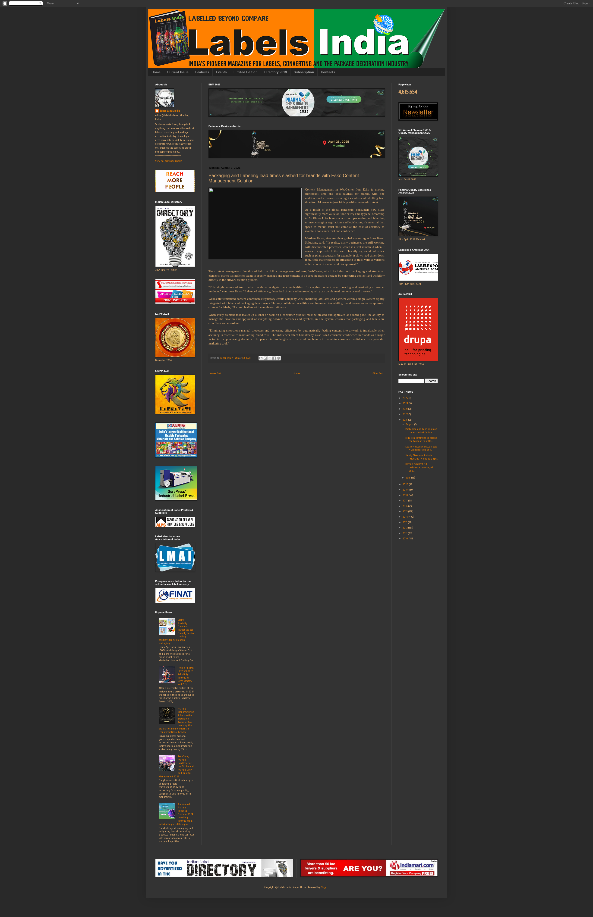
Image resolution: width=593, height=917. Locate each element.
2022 (405, 414)
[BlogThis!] (265, 358)
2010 (406, 538)
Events (221, 72)
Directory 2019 (275, 72)
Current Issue (178, 72)
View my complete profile (168, 161)
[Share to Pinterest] (278, 358)
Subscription (304, 72)
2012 (405, 527)
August (410, 424)
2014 (405, 516)
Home (156, 72)
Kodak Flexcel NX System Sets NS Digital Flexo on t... (421, 448)
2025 (405, 398)
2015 (405, 511)
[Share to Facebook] (274, 358)
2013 (405, 522)
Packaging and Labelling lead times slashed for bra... (421, 430)
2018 (406, 495)
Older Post (377, 373)
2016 (405, 506)
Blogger (324, 887)
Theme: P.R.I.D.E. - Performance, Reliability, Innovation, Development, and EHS (186, 676)
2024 (406, 403)
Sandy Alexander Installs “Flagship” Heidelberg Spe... (421, 457)
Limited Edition (245, 72)
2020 (406, 484)
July (408, 477)
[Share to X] (269, 358)
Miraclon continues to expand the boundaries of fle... (421, 439)
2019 (405, 489)
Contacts (328, 72)
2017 (405, 500)
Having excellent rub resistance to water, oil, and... (419, 467)
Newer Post (215, 373)
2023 (405, 408)
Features (202, 72)
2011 (405, 533)
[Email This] (261, 358)
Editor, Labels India (170, 110)
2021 (405, 419)
